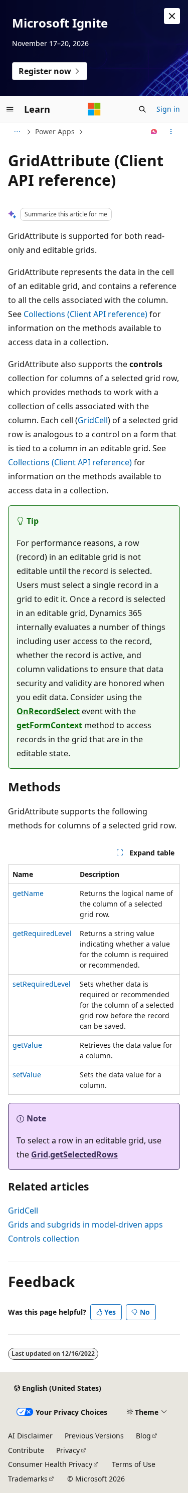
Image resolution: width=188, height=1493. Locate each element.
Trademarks (28, 1478)
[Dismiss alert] (172, 16)
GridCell (93, 420)
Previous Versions (94, 1435)
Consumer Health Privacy (50, 1464)
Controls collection (43, 1238)
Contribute (26, 1450)
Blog (143, 1435)
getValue (27, 1045)
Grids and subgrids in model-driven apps (85, 1224)
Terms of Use (133, 1464)
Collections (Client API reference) (85, 314)
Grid (39, 1154)
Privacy (68, 1450)
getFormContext (49, 725)
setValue (27, 1074)
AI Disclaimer (30, 1435)
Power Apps (55, 131)
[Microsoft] (94, 109)
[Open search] (142, 109)
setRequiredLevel (42, 984)
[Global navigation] (10, 109)
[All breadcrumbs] (17, 132)
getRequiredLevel (42, 933)
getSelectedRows (84, 1154)
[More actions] (171, 132)
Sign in (168, 109)
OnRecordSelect (48, 711)
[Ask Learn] (154, 132)
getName (28, 893)
